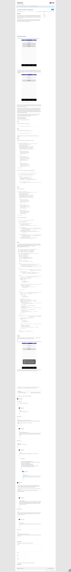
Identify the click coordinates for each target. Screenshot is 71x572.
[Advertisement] (29, 29)
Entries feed (44, 14)
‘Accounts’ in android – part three (22, 392)
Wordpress (53, 570)
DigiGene (20, 2)
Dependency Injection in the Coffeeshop (36, 392)
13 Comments (40, 11)
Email (18, 555)
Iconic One (46, 570)
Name (18, 552)
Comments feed (44, 15)
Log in (43, 13)
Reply (17, 405)
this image (32, 140)
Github (31, 16)
